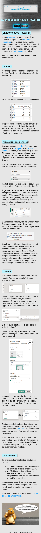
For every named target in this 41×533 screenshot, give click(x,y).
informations (19, 51)
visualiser (21, 429)
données (24, 146)
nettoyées (18, 148)
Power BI (11, 37)
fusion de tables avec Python (20, 494)
